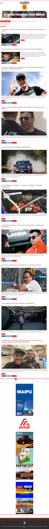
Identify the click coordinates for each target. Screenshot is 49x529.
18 (11, 379)
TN (10, 266)
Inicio (1, 23)
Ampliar (23, 40)
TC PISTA (6, 70)
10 (7, 379)
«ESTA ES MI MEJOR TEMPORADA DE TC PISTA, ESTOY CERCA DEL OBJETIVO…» (22, 49)
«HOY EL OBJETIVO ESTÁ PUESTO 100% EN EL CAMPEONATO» (17, 303)
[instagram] (25, 525)
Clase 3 (6, 32)
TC (5, 110)
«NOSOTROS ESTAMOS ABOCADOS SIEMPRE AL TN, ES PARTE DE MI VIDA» (21, 265)
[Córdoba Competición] (24, 2)
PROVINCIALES (7, 148)
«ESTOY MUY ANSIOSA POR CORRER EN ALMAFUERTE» (16, 147)
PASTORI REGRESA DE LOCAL (16, 21)
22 (20, 379)
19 (13, 379)
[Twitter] (24, 525)
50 (28, 379)
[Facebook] (23, 525)
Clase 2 (6, 266)
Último (33, 379)
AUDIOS (3, 32)
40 (26, 379)
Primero (2, 379)
